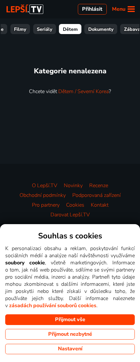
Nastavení (70, 348)
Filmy (20, 29)
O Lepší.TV (44, 185)
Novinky (73, 185)
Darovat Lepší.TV (70, 214)
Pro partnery (46, 205)
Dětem (70, 29)
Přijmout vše (70, 319)
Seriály (44, 29)
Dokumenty (101, 29)
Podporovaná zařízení (96, 195)
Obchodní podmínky (43, 195)
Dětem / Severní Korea (83, 91)
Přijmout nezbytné (70, 334)
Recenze (98, 185)
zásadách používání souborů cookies (52, 305)
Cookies (75, 205)
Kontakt (99, 205)
